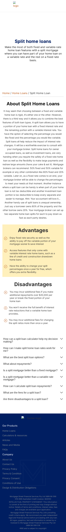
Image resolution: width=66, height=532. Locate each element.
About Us (7, 459)
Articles (6, 440)
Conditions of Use (11, 483)
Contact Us (8, 464)
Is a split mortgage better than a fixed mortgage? (30, 370)
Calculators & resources (14, 435)
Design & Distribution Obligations (19, 487)
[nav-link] (17, 4)
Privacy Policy (9, 469)
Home (6, 93)
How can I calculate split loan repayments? (27, 386)
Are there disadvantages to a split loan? (25, 399)
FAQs (5, 449)
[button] (33, 340)
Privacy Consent (11, 478)
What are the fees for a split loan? (22, 392)
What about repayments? (17, 364)
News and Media (11, 445)
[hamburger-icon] (6, 5)
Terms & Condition (11, 473)
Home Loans (19, 93)
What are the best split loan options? (23, 357)
